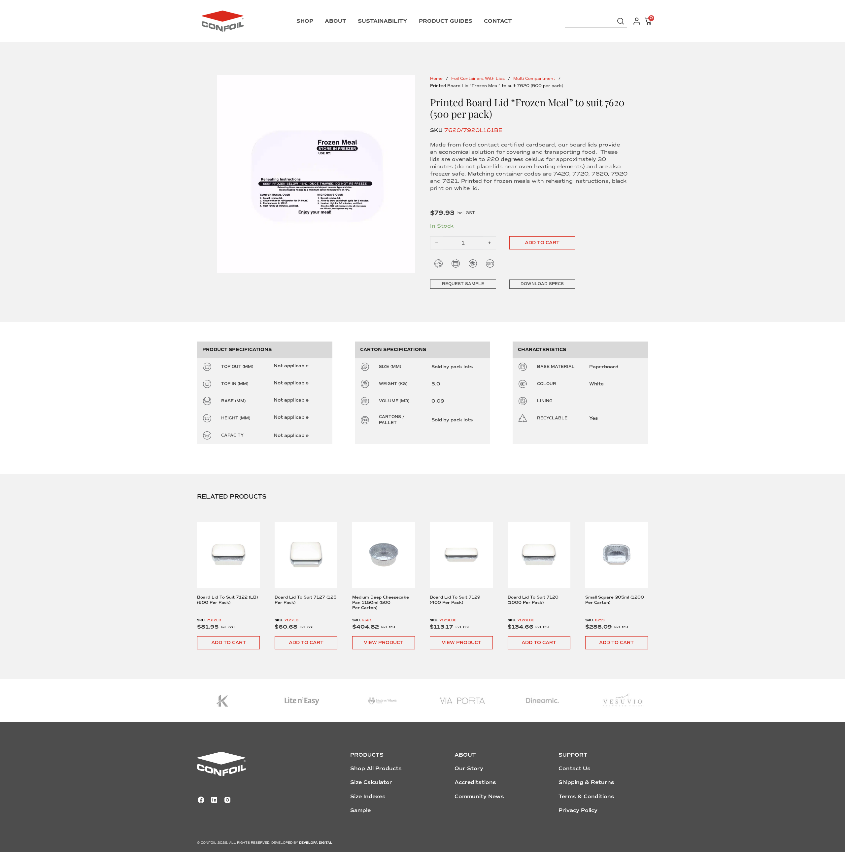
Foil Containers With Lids (478, 78)
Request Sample (463, 283)
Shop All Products (376, 768)
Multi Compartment (534, 78)
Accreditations (475, 782)
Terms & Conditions (586, 796)
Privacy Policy (577, 810)
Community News (479, 796)
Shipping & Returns (586, 782)
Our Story (469, 768)
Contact (498, 21)
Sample (360, 810)
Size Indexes (368, 796)
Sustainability (382, 21)
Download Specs (542, 283)
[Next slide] (636, 570)
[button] (228, 642)
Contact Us (574, 768)
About (335, 21)
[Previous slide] (209, 570)
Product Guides (445, 21)
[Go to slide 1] (316, 174)
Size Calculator (371, 782)
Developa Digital (315, 843)
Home (436, 78)
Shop (304, 21)
